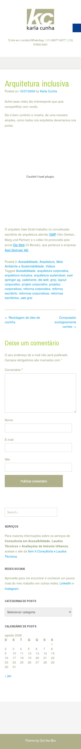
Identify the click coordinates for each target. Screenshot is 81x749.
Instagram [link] (12, 588)
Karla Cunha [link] (48, 91)
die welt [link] (43, 280)
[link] (40, 19)
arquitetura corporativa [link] (52, 270)
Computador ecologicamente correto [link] (65, 322)
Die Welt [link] (19, 245)
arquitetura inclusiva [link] (18, 275)
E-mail (9, 439)
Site (7, 459)
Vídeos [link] (50, 266)
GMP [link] (52, 234)
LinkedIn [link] (65, 583)
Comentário (14, 370)
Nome (9, 420)
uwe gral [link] (26, 298)
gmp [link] (53, 280)
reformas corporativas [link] (34, 293)
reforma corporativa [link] (36, 289)
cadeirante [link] (29, 280)
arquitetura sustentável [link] (49, 275)
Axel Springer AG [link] (16, 250)
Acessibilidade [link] (28, 261)
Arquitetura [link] (47, 261)
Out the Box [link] (48, 740)
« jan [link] (8, 676)
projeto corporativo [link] (35, 284)
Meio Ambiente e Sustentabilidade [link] (34, 263)
